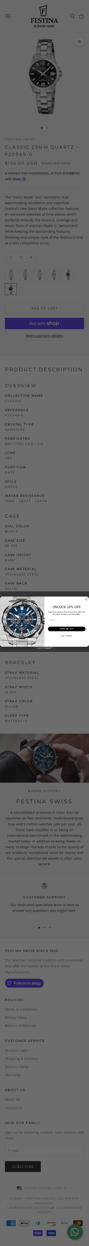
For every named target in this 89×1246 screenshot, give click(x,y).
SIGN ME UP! (67, 629)
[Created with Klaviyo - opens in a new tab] (44, 648)
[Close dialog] (86, 599)
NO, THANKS (66, 636)
